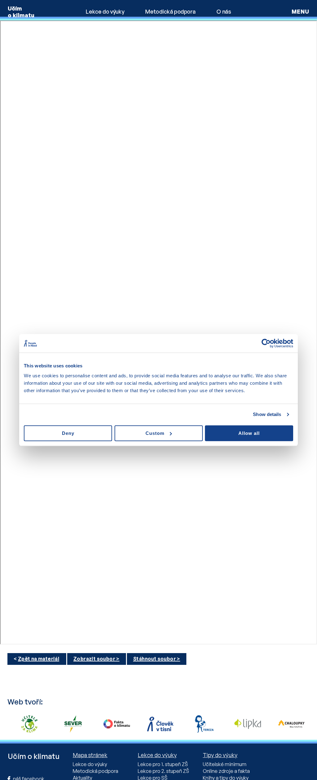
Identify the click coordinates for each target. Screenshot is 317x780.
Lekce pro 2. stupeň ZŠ (163, 771)
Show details (267, 414)
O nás (223, 11)
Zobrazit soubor (94, 659)
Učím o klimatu (21, 12)
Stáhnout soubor (154, 659)
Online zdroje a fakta (226, 771)
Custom (154, 433)
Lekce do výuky (105, 11)
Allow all (249, 433)
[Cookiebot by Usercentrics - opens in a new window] (266, 343)
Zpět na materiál (38, 659)
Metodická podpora (170, 11)
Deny (68, 433)
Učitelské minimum (224, 764)
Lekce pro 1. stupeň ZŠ (163, 764)
